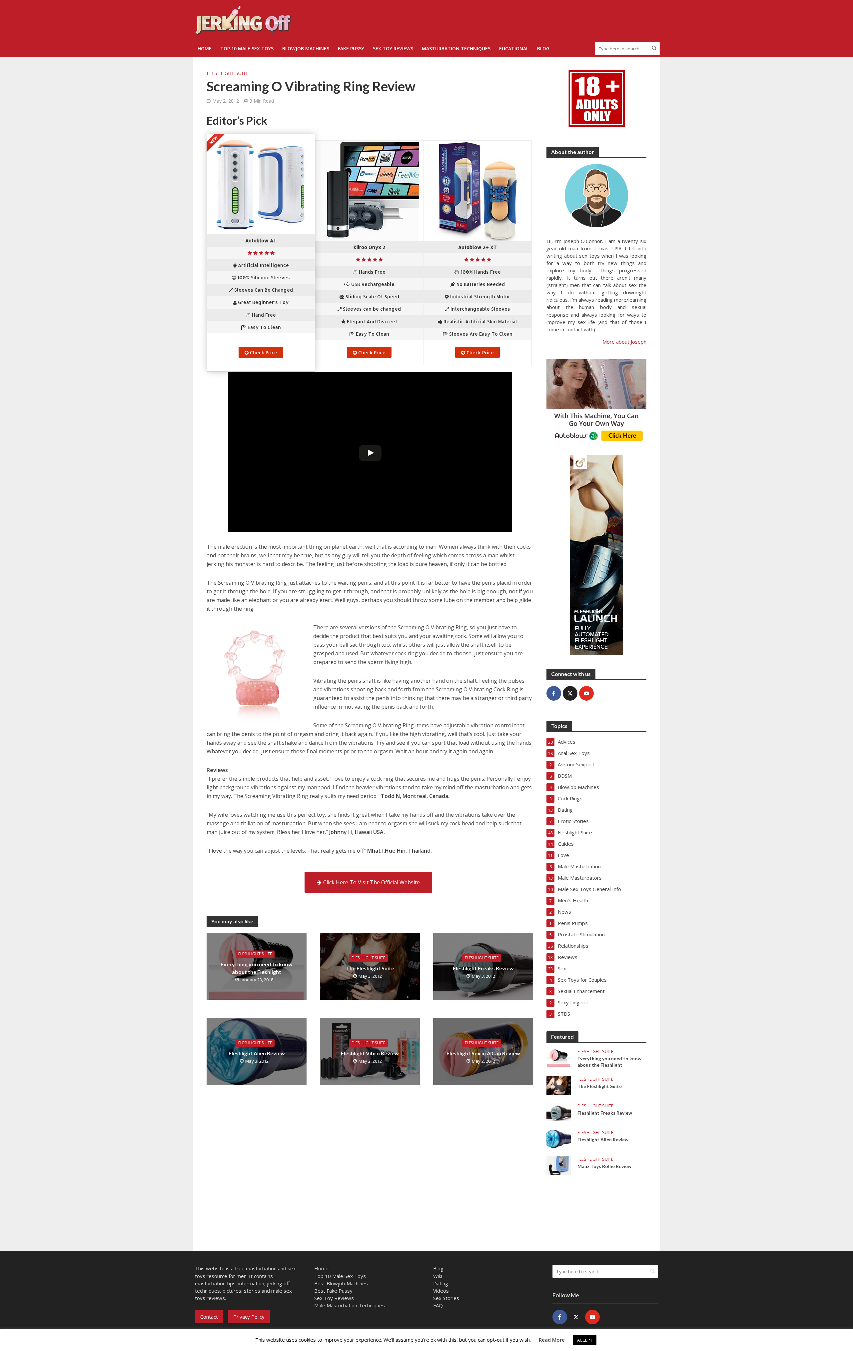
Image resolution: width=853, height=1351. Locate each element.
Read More (552, 1339)
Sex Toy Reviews (393, 48)
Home (205, 48)
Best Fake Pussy (333, 1290)
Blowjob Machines (305, 48)
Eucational (513, 48)
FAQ (438, 1305)
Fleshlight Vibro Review (370, 1053)
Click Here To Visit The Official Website (371, 882)
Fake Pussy (351, 48)
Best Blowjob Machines (341, 1283)
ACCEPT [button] (584, 1340)
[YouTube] (586, 693)
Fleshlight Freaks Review (483, 968)
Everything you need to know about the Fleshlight (257, 968)
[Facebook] (553, 693)
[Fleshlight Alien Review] (558, 1138)
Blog (543, 48)
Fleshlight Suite (228, 73)
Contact (209, 1316)
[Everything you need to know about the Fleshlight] (558, 1057)
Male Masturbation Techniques (349, 1305)
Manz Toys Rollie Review (604, 1166)
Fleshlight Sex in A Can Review (483, 1053)
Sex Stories (446, 1298)
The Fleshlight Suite (370, 968)
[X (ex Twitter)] (570, 693)
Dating (440, 1283)
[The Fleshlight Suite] (558, 1084)
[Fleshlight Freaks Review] (558, 1111)
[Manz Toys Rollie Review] (558, 1164)
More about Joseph (624, 341)
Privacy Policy (249, 1316)
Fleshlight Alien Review (257, 1053)
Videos (441, 1290)
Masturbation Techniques (456, 48)
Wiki (437, 1276)
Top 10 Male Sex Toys (247, 48)
